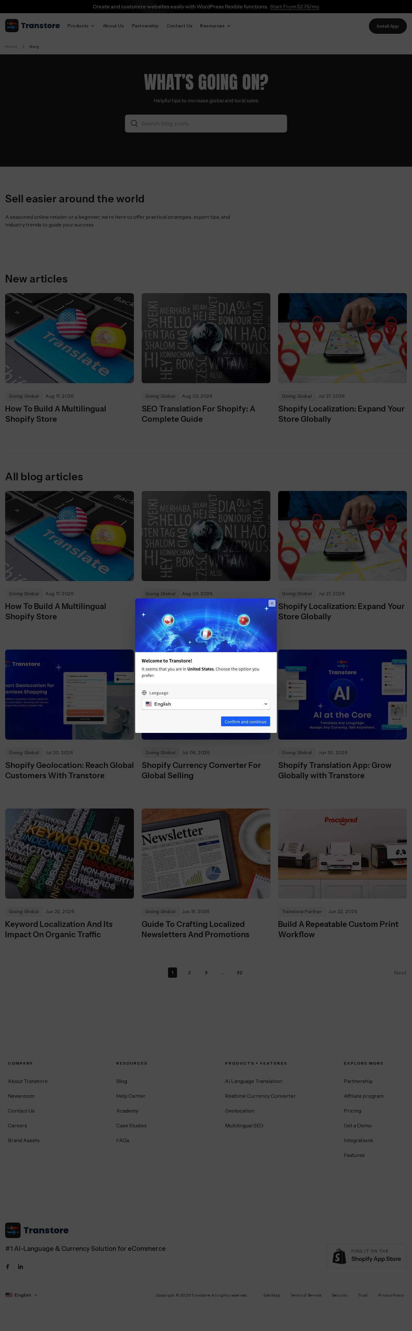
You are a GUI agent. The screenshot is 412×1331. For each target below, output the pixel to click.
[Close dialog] (272, 603)
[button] (206, 704)
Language (158, 693)
